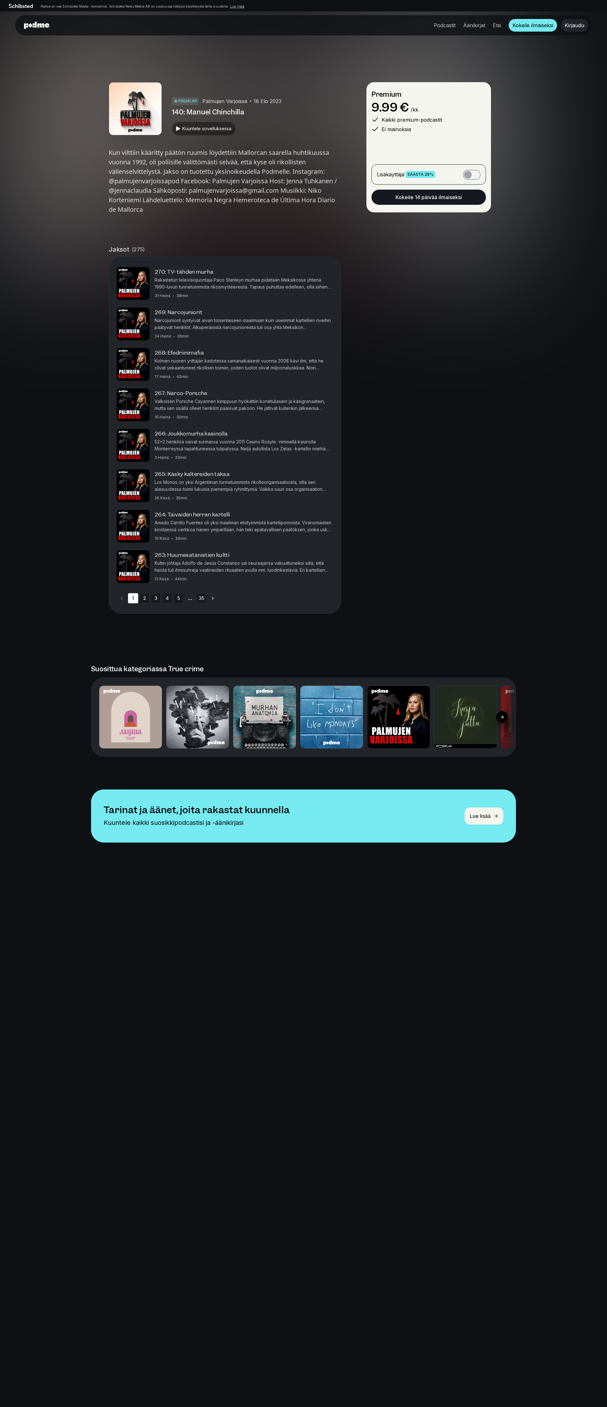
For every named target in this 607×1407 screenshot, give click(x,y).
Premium (386, 94)
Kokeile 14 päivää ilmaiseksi (428, 197)
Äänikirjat (474, 25)
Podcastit (445, 25)
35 (201, 598)
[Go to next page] (213, 598)
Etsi (497, 25)
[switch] (472, 175)
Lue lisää (237, 6)
